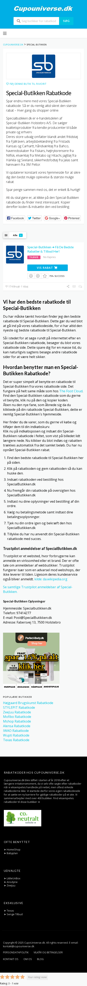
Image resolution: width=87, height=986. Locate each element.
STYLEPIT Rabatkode (19, 707)
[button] (15, 218)
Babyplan (12, 853)
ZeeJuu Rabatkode (17, 712)
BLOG (40, 959)
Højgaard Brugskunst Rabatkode (28, 703)
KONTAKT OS (10, 959)
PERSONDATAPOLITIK (16, 952)
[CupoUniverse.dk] (43, 8)
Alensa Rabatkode (16, 726)
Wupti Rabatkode (16, 735)
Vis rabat (45, 268)
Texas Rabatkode (16, 740)
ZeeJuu (11, 885)
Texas (10, 910)
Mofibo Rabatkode (17, 716)
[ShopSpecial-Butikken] (43, 66)
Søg (66, 21)
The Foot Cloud (71, 391)
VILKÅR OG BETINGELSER (48, 952)
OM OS (27, 959)
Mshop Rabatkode (17, 721)
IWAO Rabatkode (16, 730)
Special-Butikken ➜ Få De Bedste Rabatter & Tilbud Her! (50, 249)
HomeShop (13, 849)
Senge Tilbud (15, 914)
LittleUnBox (13, 878)
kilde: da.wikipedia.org (50, 579)
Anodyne (12, 882)
